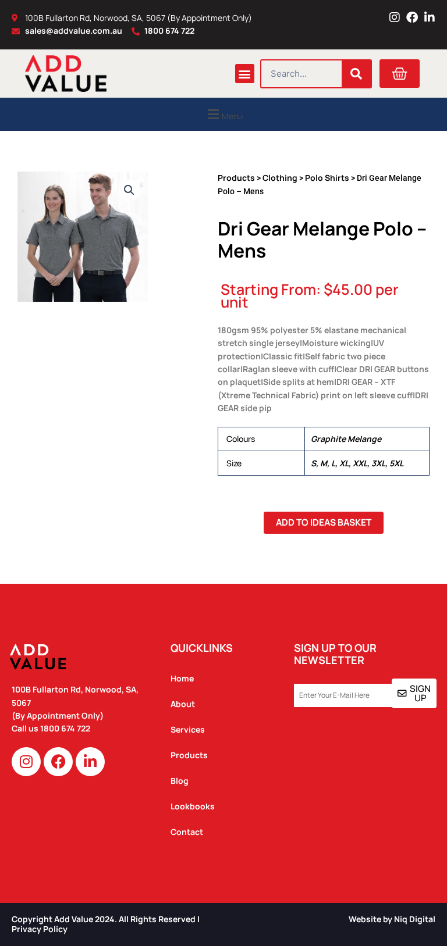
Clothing (279, 177)
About (183, 703)
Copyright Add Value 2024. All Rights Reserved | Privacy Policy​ (106, 923)
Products (236, 177)
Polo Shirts (327, 177)
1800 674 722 (66, 728)
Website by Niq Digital (392, 918)
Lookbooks (193, 806)
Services (188, 729)
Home (182, 678)
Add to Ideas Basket (323, 522)
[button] (244, 73)
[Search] (356, 73)
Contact (187, 831)
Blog (180, 780)
